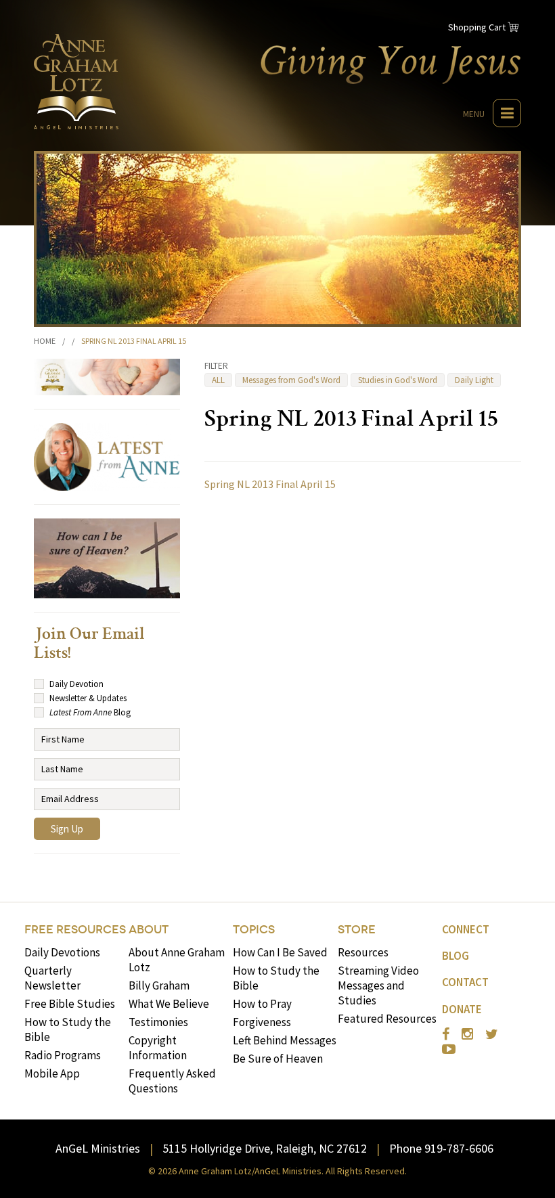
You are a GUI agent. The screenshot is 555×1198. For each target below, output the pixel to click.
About (149, 930)
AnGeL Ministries (98, 1148)
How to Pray (262, 1003)
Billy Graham (159, 985)
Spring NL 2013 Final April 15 (270, 484)
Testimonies (158, 1022)
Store (357, 930)
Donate (462, 1009)
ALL (218, 380)
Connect (465, 929)
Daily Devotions (62, 952)
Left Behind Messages (284, 1040)
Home (45, 341)
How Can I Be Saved (280, 952)
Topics (254, 930)
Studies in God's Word (397, 380)
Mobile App (52, 1073)
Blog (455, 955)
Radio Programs (62, 1055)
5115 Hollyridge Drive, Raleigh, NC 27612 (264, 1148)
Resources (363, 952)
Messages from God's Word (291, 380)
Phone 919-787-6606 (441, 1148)
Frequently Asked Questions (172, 1081)
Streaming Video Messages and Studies (378, 985)
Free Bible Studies (69, 1003)
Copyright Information (158, 1048)
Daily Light (474, 380)
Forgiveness (262, 1022)
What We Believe (169, 1003)
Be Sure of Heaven (278, 1058)
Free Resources (75, 930)
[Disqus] (362, 675)
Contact (465, 982)
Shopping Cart (477, 27)
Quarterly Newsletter (52, 978)
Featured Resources (387, 1018)
